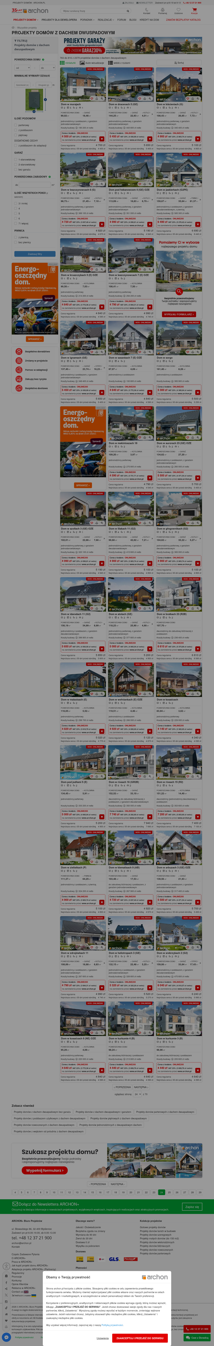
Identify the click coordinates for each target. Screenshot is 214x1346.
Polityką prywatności (112, 1325)
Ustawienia (103, 1338)
